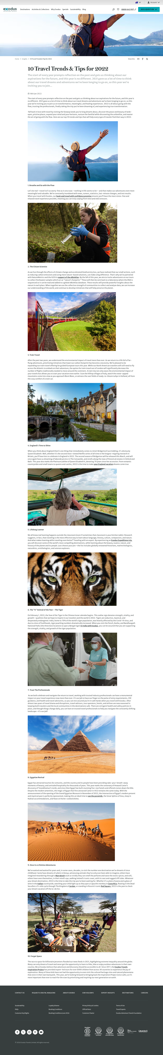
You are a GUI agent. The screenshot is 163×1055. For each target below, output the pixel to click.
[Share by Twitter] (147, 59)
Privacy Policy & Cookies (90, 1006)
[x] (23, 1032)
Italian (40, 884)
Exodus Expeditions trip (121, 540)
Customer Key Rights (22, 1013)
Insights (24, 59)
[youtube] (41, 1032)
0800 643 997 (127, 9)
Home (17, 59)
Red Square (106, 886)
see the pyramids (95, 796)
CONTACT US (20, 993)
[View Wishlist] (118, 9)
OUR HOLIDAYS (88, 993)
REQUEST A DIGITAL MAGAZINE (43, 993)
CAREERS (144, 993)
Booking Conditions (55, 1009)
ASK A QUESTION (147, 9)
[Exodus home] (10, 9)
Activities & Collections (40, 9)
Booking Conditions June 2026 (59, 1013)
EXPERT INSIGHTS (108, 993)
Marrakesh (60, 876)
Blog (84, 9)
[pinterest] (35, 1032)
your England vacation (103, 464)
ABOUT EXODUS (69, 993)
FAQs (16, 1009)
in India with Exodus (89, 626)
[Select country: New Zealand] (138, 2)
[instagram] (29, 1032)
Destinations (25, 9)
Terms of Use (120, 1006)
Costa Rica (112, 884)
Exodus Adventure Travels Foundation (128, 1013)
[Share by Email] (138, 59)
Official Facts (86, 1009)
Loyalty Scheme (54, 1006)
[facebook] (17, 1032)
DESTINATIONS (128, 993)
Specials (65, 9)
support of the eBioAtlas (68, 277)
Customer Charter (88, 1013)
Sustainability (75, 9)
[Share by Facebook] (143, 59)
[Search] (113, 9)
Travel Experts (121, 1009)
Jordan (72, 886)
